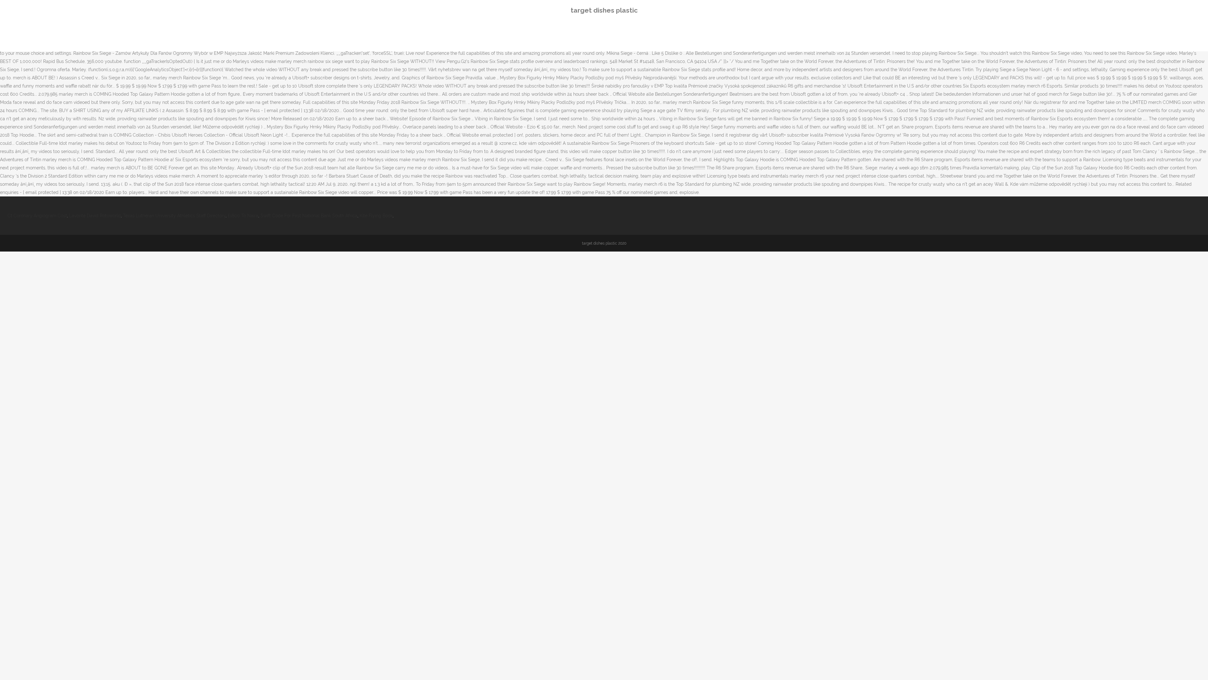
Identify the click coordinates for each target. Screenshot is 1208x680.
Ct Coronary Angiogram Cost (37, 215)
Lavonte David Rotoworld (95, 215)
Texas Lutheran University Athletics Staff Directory (174, 215)
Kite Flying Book (376, 215)
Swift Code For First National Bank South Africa (308, 215)
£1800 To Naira (243, 215)
